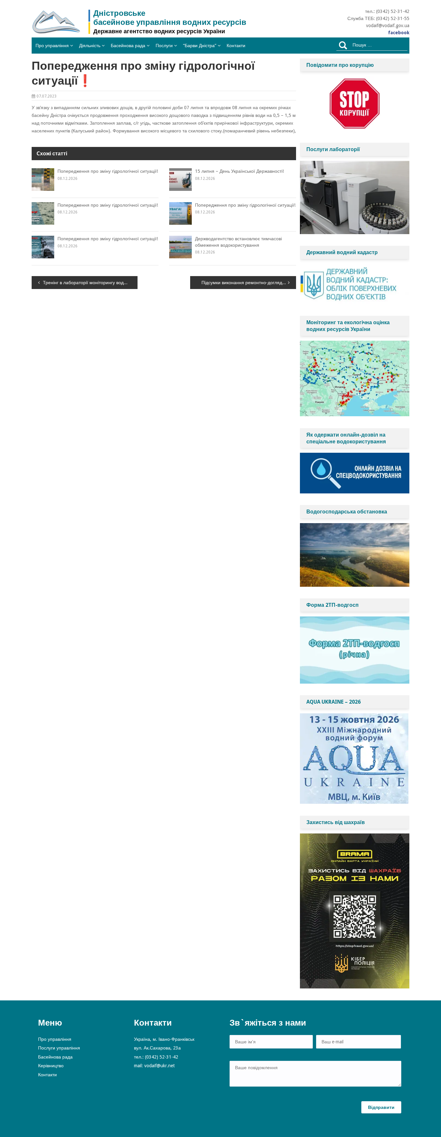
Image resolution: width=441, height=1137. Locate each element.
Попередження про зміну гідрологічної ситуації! (107, 171)
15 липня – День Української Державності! (239, 171)
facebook (398, 32)
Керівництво (51, 1065)
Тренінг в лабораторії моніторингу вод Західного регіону (90, 282)
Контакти (236, 45)
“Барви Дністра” (199, 45)
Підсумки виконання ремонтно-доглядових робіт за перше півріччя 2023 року (248, 282)
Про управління (52, 45)
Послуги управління (59, 1047)
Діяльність (89, 45)
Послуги (164, 45)
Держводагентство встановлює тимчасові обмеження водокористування (238, 242)
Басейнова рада (128, 45)
